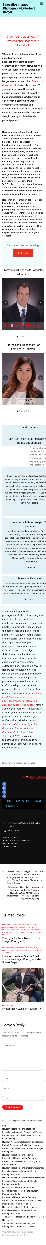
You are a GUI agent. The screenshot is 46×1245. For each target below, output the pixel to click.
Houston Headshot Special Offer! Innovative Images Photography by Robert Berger (21, 959)
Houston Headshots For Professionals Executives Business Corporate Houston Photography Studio (20, 1190)
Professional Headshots (26, 948)
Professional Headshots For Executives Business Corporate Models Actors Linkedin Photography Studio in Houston (21, 1200)
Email (6, 1088)
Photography (32, 927)
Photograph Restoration (13, 927)
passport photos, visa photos (18, 705)
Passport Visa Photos (27, 925)
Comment (9, 1046)
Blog (4, 1125)
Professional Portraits (23, 932)
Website (8, 1098)
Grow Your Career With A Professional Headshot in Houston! (23, 41)
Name (6, 1079)
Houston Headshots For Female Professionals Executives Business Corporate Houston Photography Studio (23, 1171)
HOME (8, 801)
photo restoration (27, 701)
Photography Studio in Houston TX (21, 1008)
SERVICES (10, 806)
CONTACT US (22, 801)
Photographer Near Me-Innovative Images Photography (21, 940)
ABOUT (37, 801)
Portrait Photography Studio (15, 930)
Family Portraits (9, 925)
